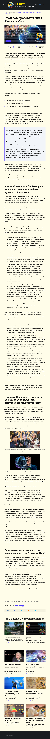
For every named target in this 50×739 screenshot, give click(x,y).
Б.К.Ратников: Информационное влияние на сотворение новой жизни (35, 720)
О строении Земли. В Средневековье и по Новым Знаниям (34, 693)
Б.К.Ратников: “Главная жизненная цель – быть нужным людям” (11, 693)
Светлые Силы (20, 601)
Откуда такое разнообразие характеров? (12, 719)
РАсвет (8, 41)
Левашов (13, 601)
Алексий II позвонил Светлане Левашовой (19, 100)
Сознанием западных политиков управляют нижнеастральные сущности (35, 666)
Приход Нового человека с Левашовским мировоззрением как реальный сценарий (35, 638)
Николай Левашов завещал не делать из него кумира (22, 106)
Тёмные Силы (29, 601)
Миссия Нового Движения (12, 637)
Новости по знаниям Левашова (24, 12)
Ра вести (20, 3)
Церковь (37, 601)
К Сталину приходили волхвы (15, 103)
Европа (7, 601)
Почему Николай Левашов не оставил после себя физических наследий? (13, 666)
